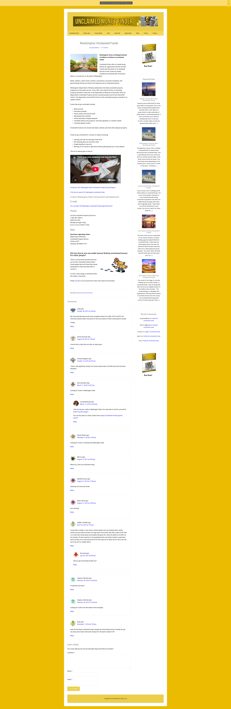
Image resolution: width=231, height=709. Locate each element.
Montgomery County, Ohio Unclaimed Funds (149, 144)
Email (69, 679)
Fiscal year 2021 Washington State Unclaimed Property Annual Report (93, 187)
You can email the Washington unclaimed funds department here (91, 206)
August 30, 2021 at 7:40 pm (86, 339)
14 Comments (104, 47)
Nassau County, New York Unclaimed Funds (149, 99)
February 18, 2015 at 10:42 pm (87, 602)
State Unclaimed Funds (86, 293)
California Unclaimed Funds (152, 336)
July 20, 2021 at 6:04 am (88, 555)
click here (78, 281)
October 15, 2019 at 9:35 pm (86, 361)
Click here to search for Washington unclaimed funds (87, 192)
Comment (71, 653)
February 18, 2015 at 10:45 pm (87, 580)
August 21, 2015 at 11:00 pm (86, 481)
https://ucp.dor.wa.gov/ (80, 412)
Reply (72, 326)
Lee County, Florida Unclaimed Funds (149, 231)
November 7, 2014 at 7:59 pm (86, 624)
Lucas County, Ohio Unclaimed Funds (148, 187)
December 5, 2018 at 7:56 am (86, 437)
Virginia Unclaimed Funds (151, 340)
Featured (78, 293)
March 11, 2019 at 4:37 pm (85, 385)
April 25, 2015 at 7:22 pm (85, 525)
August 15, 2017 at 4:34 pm (86, 459)
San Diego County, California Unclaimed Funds (149, 276)
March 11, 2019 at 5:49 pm (88, 404)
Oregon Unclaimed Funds (152, 332)
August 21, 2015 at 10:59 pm (86, 503)
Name (69, 671)
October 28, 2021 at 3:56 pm (86, 311)
